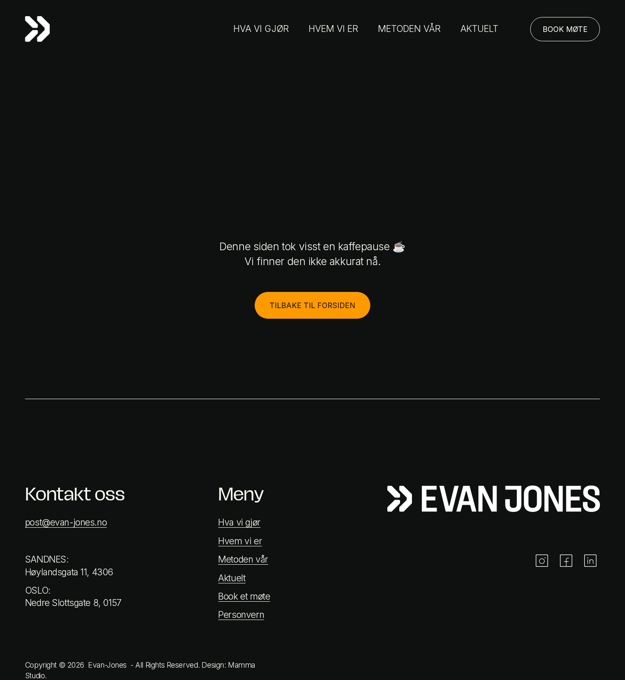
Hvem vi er (240, 541)
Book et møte (244, 596)
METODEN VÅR (409, 28)
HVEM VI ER (333, 28)
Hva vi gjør (239, 522)
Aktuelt (231, 578)
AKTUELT (479, 28)
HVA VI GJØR (261, 28)
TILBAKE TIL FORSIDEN (312, 305)
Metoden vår (243, 559)
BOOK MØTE (565, 29)
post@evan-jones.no (66, 522)
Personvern (241, 614)
